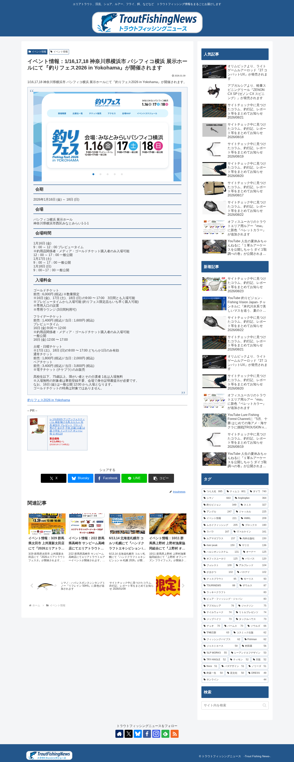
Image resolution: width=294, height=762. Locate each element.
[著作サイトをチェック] (119, 734)
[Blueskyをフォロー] (138, 734)
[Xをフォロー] (129, 734)
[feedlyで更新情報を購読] (165, 734)
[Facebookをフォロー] (147, 734)
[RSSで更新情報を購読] (175, 734)
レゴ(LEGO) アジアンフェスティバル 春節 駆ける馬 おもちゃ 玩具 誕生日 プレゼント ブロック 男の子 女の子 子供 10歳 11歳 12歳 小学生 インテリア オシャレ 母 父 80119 (67, 426)
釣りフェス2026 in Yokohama (48, 400)
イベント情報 (39, 51)
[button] (161, 478)
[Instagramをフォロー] (156, 734)
